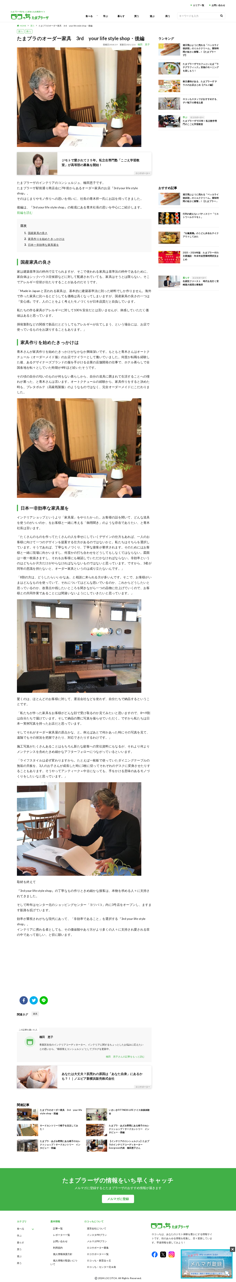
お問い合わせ (218, 5)
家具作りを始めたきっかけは (46, 238)
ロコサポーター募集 (98, 1247)
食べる (89, 16)
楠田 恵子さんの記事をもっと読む (125, 1056)
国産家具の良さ (38, 233)
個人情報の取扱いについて (63, 1262)
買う (136, 16)
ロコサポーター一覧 (98, 1254)
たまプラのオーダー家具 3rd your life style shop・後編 (65, 25)
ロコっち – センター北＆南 (101, 1266)
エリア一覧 (198, 5)
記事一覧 (58, 1228)
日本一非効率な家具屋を (43, 244)
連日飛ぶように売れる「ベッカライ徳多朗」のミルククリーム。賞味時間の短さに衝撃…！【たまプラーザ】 (201, 50)
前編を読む (25, 212)
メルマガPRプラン (97, 1241)
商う (167, 16)
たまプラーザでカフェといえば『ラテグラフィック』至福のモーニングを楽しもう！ (201, 67)
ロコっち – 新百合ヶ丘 (99, 1260)
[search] (221, 16)
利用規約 (58, 1247)
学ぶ (105, 16)
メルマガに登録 (118, 1199)
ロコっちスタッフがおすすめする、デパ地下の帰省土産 (201, 101)
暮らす (121, 16)
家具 (35, 1013)
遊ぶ (152, 16)
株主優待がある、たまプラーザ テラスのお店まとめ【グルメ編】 (200, 83)
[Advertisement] (84, 968)
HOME (23, 25)
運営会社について (96, 1228)
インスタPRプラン (97, 1234)
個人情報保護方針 (62, 1254)
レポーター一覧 (61, 1234)
